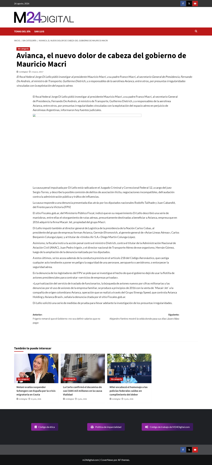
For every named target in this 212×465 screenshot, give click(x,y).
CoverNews (107, 459)
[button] (196, 31)
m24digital (23, 72)
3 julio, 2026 (82, 399)
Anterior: (66, 318)
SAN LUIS (39, 31)
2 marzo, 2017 (37, 72)
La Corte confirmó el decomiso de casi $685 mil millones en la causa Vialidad (82, 391)
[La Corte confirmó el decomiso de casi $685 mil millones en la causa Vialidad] (83, 368)
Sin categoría (23, 49)
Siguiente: (144, 316)
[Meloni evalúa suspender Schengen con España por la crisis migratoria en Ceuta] (36, 368)
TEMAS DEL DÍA (22, 31)
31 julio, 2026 (36, 399)
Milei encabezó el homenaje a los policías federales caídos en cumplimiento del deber (129, 391)
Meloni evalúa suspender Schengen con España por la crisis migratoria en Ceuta (36, 391)
